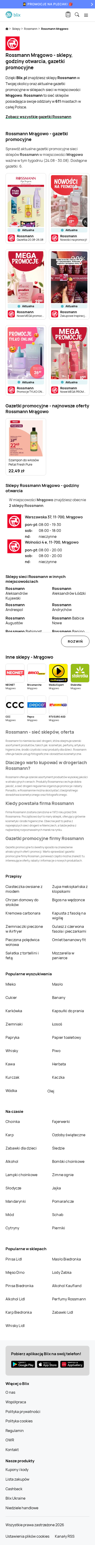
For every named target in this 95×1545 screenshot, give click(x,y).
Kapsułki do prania (68, 1010)
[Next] (91, 4)
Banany (58, 997)
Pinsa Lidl (14, 1259)
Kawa (10, 1064)
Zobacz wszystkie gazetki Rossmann (38, 116)
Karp (10, 1134)
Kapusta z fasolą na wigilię (69, 915)
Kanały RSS (64, 1536)
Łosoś (57, 1024)
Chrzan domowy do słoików (22, 902)
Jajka (56, 1188)
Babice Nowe (68, 620)
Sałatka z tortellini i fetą (22, 955)
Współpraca (16, 1401)
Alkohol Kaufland (66, 1285)
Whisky (12, 1050)
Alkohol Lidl (15, 1299)
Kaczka (58, 1077)
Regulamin (15, 1430)
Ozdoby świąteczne (68, 1134)
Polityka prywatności (23, 1411)
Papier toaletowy (66, 1037)
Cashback (14, 1488)
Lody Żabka (61, 1272)
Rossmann (31, 29)
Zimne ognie (63, 1174)
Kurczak (12, 1077)
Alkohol (12, 1161)
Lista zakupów (17, 1479)
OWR (10, 1440)
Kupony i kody (17, 1469)
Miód (10, 1214)
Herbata (59, 1064)
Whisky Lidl (15, 1325)
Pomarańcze (63, 1201)
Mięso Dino (15, 1272)
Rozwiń (75, 641)
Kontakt (12, 1449)
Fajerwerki (61, 1121)
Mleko (11, 984)
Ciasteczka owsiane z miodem (24, 889)
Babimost (24, 631)
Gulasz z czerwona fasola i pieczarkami (69, 929)
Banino (68, 631)
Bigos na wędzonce (68, 899)
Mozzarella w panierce (63, 955)
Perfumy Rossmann (69, 1299)
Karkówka (14, 1010)
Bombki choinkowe (68, 1161)
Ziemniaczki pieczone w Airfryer (24, 929)
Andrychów (62, 607)
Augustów (15, 620)
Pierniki (59, 1227)
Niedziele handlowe (22, 1507)
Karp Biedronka (19, 1312)
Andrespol (15, 607)
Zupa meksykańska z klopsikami (70, 889)
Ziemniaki (14, 1024)
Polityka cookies (19, 1420)
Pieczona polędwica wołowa (23, 942)
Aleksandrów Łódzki (69, 591)
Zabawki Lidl (62, 1312)
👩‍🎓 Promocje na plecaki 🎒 (47, 4)
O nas (10, 1392)
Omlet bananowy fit (69, 939)
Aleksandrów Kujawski (17, 593)
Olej (51, 1091)
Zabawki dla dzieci (21, 1148)
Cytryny (12, 1227)
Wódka (11, 1090)
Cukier (11, 997)
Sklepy (16, 29)
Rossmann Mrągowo (54, 29)
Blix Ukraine (15, 1498)
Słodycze (13, 1188)
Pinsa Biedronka (19, 1285)
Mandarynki (16, 1201)
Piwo (56, 1050)
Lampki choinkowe (21, 1174)
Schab (57, 1214)
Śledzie (58, 1148)
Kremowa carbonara (23, 913)
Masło (57, 984)
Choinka (13, 1121)
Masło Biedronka (66, 1259)
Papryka (12, 1037)
